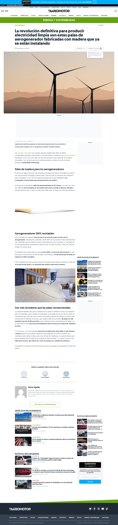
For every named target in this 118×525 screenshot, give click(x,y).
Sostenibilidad (20, 25)
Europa (74, 7)
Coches (33, 15)
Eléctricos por (10, 5)
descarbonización (69, 155)
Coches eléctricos (44, 7)
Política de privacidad (103, 523)
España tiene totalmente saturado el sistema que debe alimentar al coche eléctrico (40, 144)
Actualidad (14, 15)
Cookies (95, 523)
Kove (36, 7)
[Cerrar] (102, 52)
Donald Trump (55, 7)
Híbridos (71, 15)
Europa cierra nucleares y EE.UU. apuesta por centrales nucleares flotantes (37, 147)
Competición (24, 15)
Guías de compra (43, 15)
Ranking (53, 15)
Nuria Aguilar (20, 48)
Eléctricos (62, 15)
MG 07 (63, 7)
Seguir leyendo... (32, 396)
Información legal (87, 523)
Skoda (31, 7)
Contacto (79, 523)
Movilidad (104, 15)
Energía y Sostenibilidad (90, 15)
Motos (68, 7)
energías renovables (24, 153)
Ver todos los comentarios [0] (45, 404)
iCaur (79, 7)
